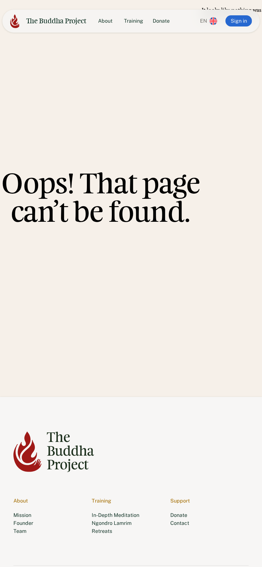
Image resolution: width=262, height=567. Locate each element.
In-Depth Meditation (115, 515)
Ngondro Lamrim (112, 523)
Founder (23, 523)
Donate (161, 21)
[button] (207, 21)
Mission (22, 515)
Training (133, 21)
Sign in (239, 21)
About (105, 21)
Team (20, 531)
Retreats (102, 531)
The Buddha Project (56, 21)
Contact (179, 523)
